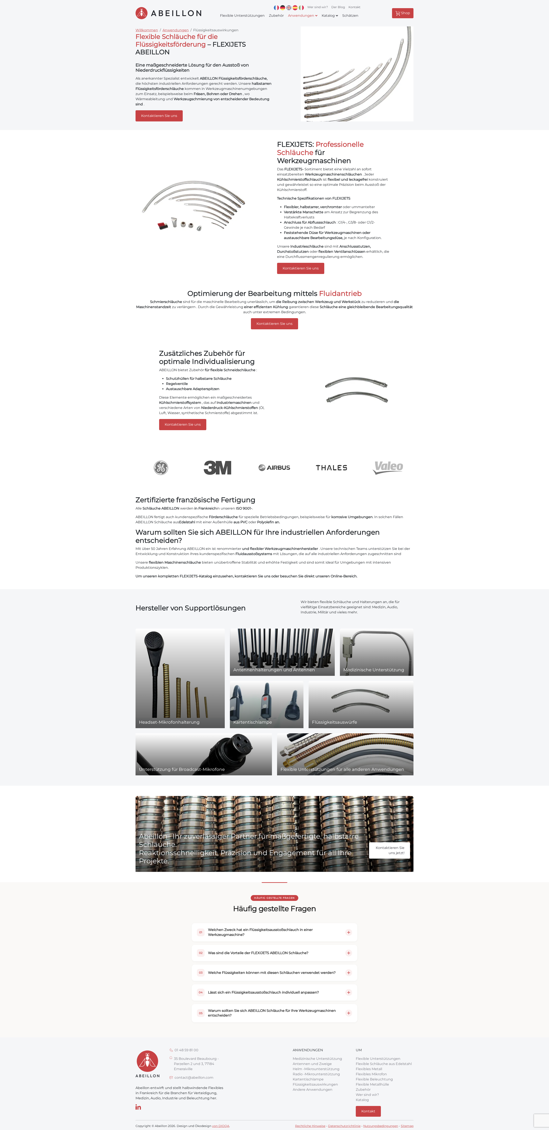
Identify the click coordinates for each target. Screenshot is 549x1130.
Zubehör (363, 1090)
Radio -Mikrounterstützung (316, 1074)
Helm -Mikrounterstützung (316, 1069)
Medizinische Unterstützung (317, 1059)
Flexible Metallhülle (372, 1084)
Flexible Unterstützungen (378, 1059)
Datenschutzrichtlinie (344, 1126)
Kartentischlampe (308, 1079)
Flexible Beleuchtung (374, 1079)
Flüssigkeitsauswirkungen (315, 1084)
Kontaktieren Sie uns (159, 116)
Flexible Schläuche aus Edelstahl (384, 1064)
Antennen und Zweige (312, 1064)
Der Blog (338, 7)
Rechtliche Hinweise (310, 1126)
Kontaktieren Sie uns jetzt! (390, 850)
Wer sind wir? (317, 7)
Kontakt (354, 7)
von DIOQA (220, 1126)
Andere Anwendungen (312, 1090)
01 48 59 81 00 (186, 1050)
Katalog (362, 1100)
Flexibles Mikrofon (371, 1074)
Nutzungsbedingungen (380, 1126)
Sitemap (407, 1126)
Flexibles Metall (369, 1069)
